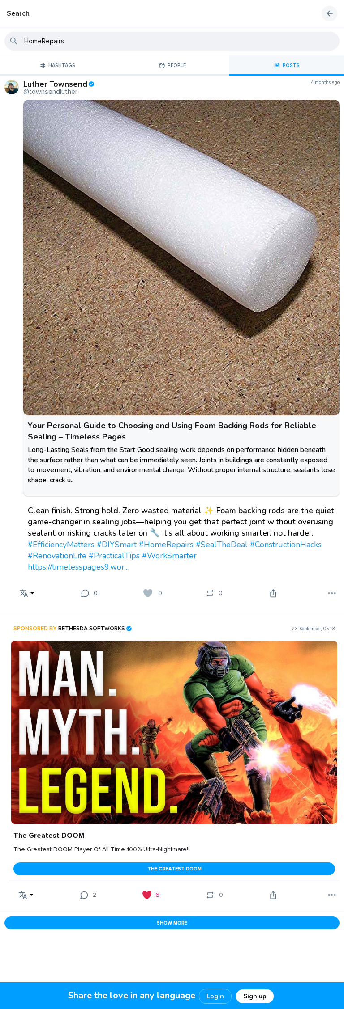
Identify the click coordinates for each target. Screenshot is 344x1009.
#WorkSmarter (169, 555)
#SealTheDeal (222, 544)
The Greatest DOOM (174, 869)
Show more (172, 923)
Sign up (255, 996)
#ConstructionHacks (286, 544)
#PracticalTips (114, 555)
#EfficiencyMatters (61, 544)
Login (215, 996)
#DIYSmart (117, 544)
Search (18, 13)
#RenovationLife (57, 555)
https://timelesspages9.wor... (78, 566)
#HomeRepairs (166, 544)
